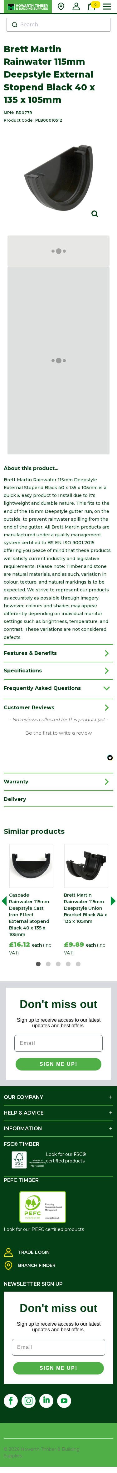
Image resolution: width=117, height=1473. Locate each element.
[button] (58, 732)
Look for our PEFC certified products (44, 1229)
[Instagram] (29, 1401)
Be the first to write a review (58, 733)
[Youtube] (64, 1401)
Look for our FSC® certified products (66, 1158)
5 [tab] (78, 964)
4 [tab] (68, 964)
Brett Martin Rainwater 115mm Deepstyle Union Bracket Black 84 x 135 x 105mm (85, 908)
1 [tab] (38, 964)
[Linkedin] (46, 1401)
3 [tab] (58, 964)
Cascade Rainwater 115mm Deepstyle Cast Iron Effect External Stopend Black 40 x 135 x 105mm (29, 914)
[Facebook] (11, 1401)
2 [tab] (48, 964)
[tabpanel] (31, 901)
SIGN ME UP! (58, 1064)
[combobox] (58, 25)
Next (110, 901)
